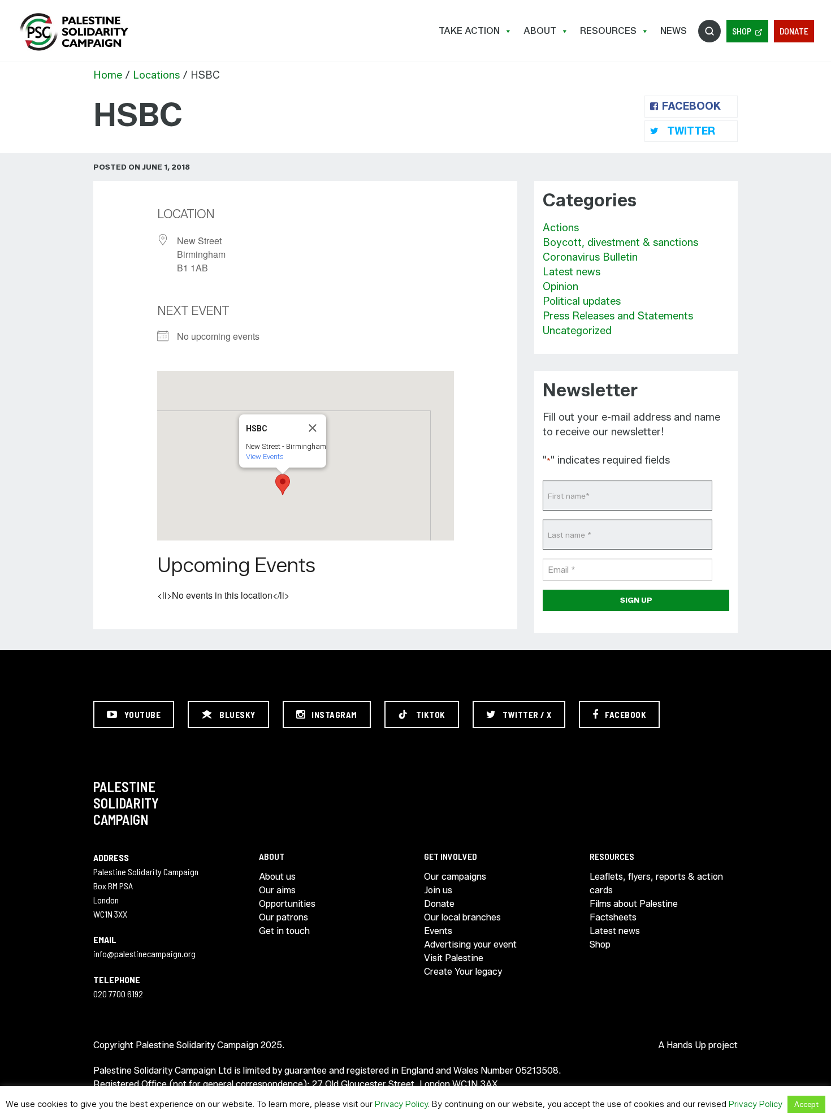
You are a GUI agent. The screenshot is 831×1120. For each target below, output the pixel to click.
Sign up (636, 599)
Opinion (560, 286)
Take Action (469, 30)
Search (709, 31)
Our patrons (283, 917)
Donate (794, 30)
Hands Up (686, 1045)
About (539, 30)
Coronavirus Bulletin (590, 257)
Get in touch (284, 931)
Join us (438, 890)
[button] (282, 484)
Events (438, 931)
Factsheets (613, 917)
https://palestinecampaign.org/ (73, 32)
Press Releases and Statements (618, 316)
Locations (156, 75)
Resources (608, 30)
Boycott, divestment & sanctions (620, 242)
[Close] (312, 428)
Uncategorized (577, 331)
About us (277, 876)
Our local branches (462, 917)
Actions (561, 228)
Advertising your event (470, 944)
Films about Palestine (634, 903)
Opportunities (287, 903)
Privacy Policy (401, 1104)
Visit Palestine (453, 958)
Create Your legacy (463, 971)
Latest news (571, 272)
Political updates (582, 301)
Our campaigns (455, 876)
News (673, 30)
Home (107, 75)
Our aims (277, 890)
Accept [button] (806, 1104)
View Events (265, 456)
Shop (741, 30)
